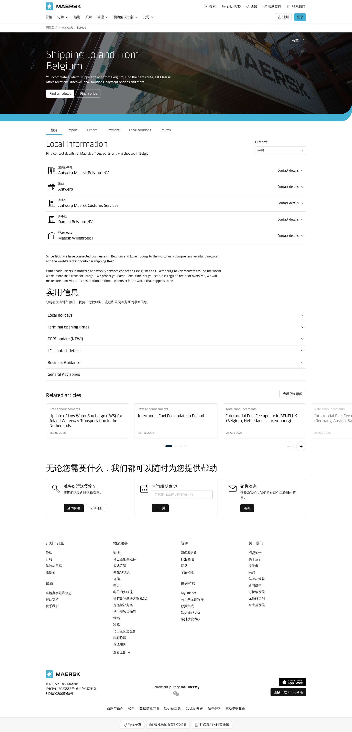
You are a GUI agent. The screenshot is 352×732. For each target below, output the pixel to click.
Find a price (88, 93)
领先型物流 (121, 572)
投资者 (253, 566)
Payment (113, 130)
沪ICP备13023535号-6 (62, 689)
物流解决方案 (123, 17)
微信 (176, 693)
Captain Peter (190, 612)
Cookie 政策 (172, 708)
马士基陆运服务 (124, 631)
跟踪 (89, 17)
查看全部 (119, 652)
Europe (81, 27)
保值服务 (119, 644)
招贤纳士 (255, 553)
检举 (131, 708)
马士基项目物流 (124, 611)
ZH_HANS (234, 6)
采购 (252, 572)
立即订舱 (96, 508)
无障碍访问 (257, 598)
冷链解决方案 (123, 605)
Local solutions (140, 130)
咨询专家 (134, 725)
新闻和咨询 (189, 553)
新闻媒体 (255, 585)
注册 (286, 17)
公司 (146, 17)
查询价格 (73, 508)
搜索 (212, 6)
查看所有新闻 (292, 394)
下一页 (301, 446)
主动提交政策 (235, 708)
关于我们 (255, 559)
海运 (116, 553)
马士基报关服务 (124, 559)
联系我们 (298, 6)
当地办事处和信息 (59, 593)
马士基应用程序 (192, 599)
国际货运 (51, 27)
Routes (166, 130)
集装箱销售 (257, 579)
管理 (100, 17)
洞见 (184, 566)
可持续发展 (257, 592)
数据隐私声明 (149, 708)
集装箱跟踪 (54, 566)
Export (92, 130)
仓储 (116, 579)
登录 (300, 17)
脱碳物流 (119, 638)
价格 (49, 17)
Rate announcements (65, 409)
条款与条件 (115, 708)
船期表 (50, 572)
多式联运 (119, 566)
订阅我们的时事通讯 (214, 725)
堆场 (116, 618)
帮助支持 (274, 6)
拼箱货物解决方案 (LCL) (130, 598)
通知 (251, 5)
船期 (77, 17)
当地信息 (67, 27)
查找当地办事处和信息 (170, 725)
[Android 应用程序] (288, 692)
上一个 (289, 446)
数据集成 (187, 606)
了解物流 (187, 572)
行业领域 (187, 559)
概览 (54, 130)
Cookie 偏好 (194, 708)
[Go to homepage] (63, 6)
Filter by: (261, 142)
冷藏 (116, 625)
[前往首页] (63, 677)
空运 (116, 585)
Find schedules (60, 93)
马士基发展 (257, 605)
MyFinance (189, 593)
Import (72, 130)
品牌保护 (214, 708)
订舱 (60, 17)
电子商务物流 (123, 592)
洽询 (247, 508)
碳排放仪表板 (190, 619)
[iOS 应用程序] (292, 682)
